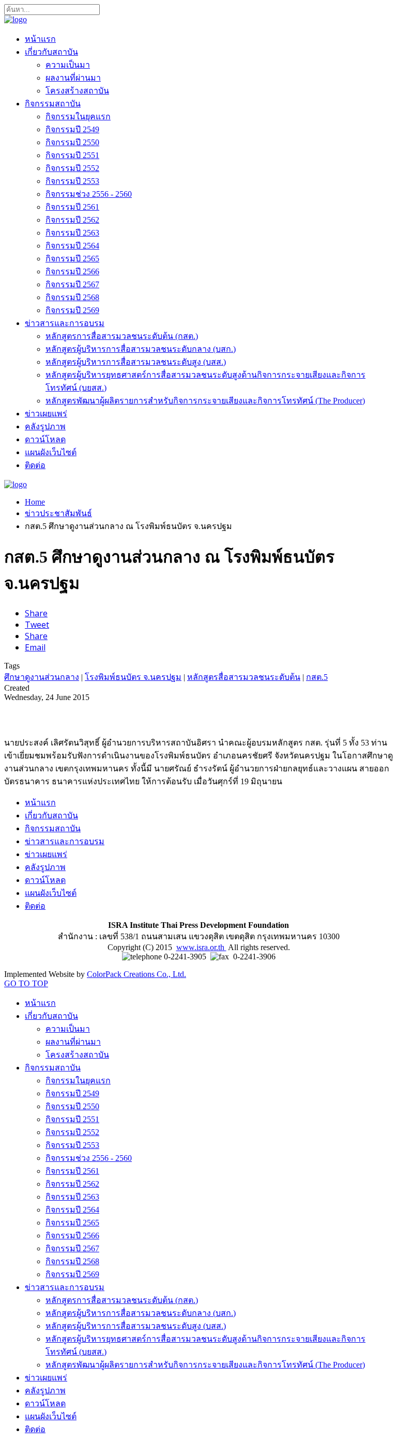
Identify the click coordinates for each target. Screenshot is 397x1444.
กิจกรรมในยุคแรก (78, 116)
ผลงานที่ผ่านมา (73, 77)
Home (35, 502)
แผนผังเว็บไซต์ (51, 452)
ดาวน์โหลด (45, 439)
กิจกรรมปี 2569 (72, 310)
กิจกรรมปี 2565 (72, 258)
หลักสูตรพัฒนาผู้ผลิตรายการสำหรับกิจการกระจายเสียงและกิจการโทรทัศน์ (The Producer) (205, 400)
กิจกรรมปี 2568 (72, 297)
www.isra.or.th (201, 947)
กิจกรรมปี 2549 (72, 129)
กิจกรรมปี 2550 (72, 142)
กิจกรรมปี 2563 (72, 232)
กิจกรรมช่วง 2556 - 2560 (88, 194)
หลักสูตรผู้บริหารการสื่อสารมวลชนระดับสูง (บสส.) (135, 362)
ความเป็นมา (67, 64)
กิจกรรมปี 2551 (72, 155)
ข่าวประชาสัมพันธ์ (58, 513)
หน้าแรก (40, 39)
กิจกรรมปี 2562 (72, 219)
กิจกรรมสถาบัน (53, 103)
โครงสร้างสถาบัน (77, 90)
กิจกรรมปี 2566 (72, 271)
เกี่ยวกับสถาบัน (51, 52)
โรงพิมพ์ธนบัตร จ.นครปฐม (133, 677)
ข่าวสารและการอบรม (64, 323)
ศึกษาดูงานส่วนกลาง (41, 677)
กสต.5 (317, 677)
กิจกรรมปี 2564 (72, 245)
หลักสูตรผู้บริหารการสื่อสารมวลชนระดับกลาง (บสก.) (140, 349)
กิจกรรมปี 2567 (72, 284)
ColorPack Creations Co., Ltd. (136, 974)
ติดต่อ (35, 465)
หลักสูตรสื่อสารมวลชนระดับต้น (243, 677)
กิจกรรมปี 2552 (72, 168)
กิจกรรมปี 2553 (72, 181)
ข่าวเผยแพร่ (46, 413)
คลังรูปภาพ (45, 426)
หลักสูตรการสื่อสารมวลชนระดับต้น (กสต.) (121, 336)
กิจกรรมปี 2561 (72, 207)
